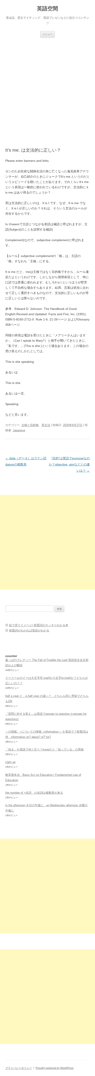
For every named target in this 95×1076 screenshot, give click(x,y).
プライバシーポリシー (18, 1068)
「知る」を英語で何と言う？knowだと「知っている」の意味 (44, 749)
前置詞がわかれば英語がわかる (29, 630)
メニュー (47, 34)
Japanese (19, 430)
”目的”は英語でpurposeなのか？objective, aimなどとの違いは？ (69, 464)
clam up (10, 762)
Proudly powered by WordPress (55, 1068)
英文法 (46, 425)
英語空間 (47, 8)
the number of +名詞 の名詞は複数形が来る (34, 792)
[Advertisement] (47, 87)
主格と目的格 (30, 425)
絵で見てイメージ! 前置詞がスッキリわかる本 (38, 625)
